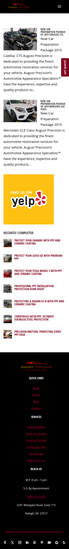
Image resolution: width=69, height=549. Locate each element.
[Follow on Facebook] (5, 542)
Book (36, 388)
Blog (36, 401)
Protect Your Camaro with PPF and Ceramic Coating (37, 241)
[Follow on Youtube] (49, 542)
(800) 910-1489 (36, 497)
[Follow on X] (12, 542)
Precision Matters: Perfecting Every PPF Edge (37, 333)
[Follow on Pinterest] (42, 542)
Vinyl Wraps (36, 454)
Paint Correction (36, 434)
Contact (36, 408)
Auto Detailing (36, 427)
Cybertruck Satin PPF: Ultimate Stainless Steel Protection (34, 317)
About (36, 395)
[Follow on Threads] (34, 542)
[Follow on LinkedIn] (27, 542)
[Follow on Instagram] (20, 542)
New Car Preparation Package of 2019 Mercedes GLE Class (53, 105)
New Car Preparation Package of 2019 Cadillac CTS (53, 31)
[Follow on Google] (57, 542)
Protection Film (36, 447)
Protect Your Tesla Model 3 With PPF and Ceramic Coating (38, 272)
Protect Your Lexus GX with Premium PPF (38, 257)
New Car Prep (36, 460)
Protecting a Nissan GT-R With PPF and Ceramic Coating (39, 302)
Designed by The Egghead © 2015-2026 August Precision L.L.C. (34, 531)
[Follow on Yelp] (64, 542)
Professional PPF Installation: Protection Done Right (34, 287)
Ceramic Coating (36, 440)
